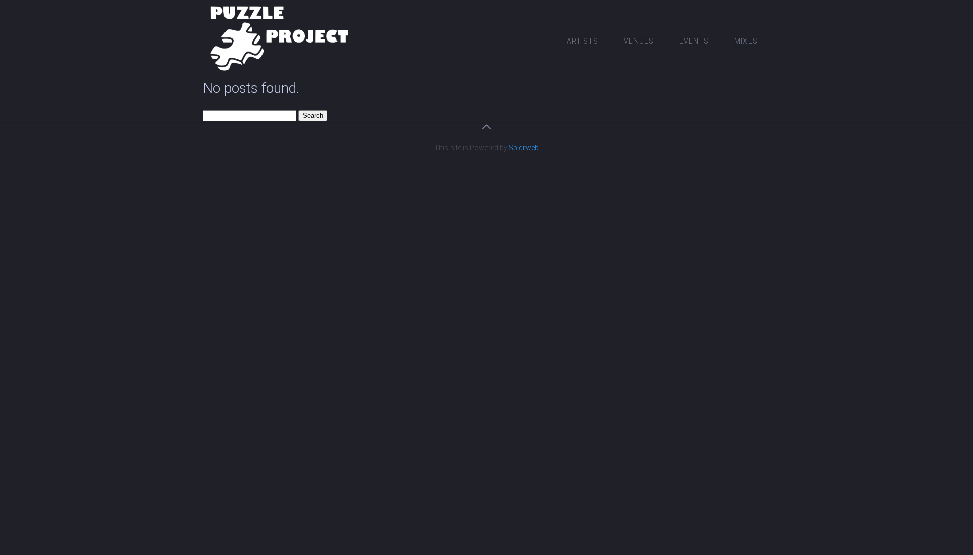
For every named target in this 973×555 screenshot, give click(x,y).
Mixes (746, 41)
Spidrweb (524, 148)
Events (694, 41)
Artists (582, 41)
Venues (639, 41)
